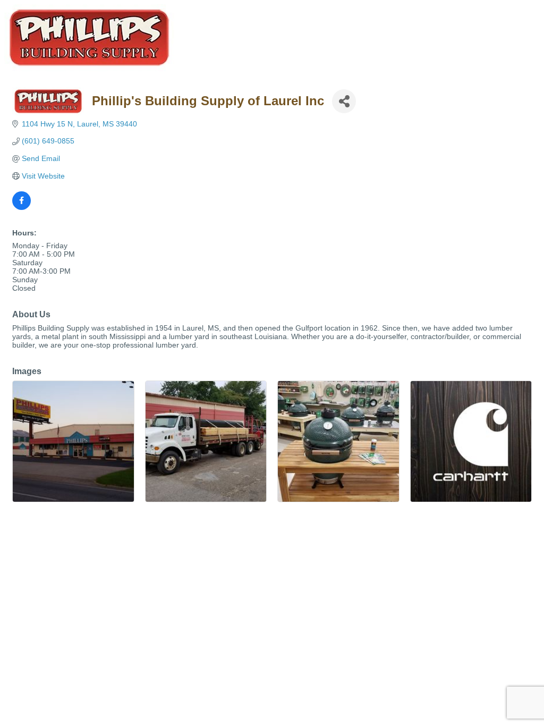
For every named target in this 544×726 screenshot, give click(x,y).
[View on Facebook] (21, 207)
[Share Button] (344, 101)
